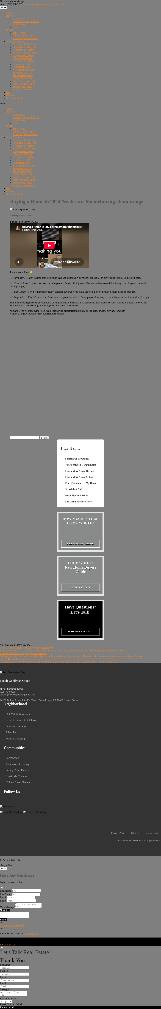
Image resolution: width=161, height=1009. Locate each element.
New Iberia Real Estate (24, 69)
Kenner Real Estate (22, 64)
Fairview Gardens (16, 726)
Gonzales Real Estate (23, 49)
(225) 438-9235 (11, 4)
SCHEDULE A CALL (80, 631)
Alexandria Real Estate (24, 44)
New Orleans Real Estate (25, 52)
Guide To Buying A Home (26, 21)
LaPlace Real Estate (22, 58)
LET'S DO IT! (7, 944)
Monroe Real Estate (22, 72)
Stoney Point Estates (17, 770)
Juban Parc (12, 732)
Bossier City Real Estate (25, 81)
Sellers (9, 30)
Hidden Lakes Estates (18, 782)
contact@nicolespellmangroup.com (43, 4)
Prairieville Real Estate (24, 61)
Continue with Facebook (12, 925)
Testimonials (19, 18)
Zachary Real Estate (23, 86)
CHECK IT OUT (80, 587)
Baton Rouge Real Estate (25, 47)
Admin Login (151, 833)
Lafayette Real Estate (23, 55)
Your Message (7, 907)
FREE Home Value (80, 543)
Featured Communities (24, 89)
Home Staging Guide (23, 35)
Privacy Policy (118, 833)
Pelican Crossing (15, 738)
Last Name (5, 894)
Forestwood (12, 757)
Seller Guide (19, 32)
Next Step (5, 910)
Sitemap (135, 833)
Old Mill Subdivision (18, 713)
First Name (5, 890)
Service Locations (15, 41)
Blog (8, 92)
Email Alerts (19, 24)
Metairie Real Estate (23, 75)
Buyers (9, 15)
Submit (3, 919)
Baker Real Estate (21, 66)
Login (16, 27)
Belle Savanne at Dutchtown (22, 720)
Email (3, 897)
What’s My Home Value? (25, 38)
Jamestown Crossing (17, 764)
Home (9, 13)
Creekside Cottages (17, 776)
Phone (3, 900)
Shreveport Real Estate (24, 84)
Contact (10, 95)
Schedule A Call (14, 98)
